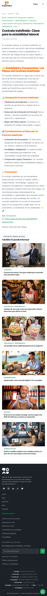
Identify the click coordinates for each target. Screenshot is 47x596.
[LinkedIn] (13, 488)
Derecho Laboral (26, 18)
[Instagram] (8, 488)
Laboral (33, 20)
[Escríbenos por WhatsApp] (42, 591)
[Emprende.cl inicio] (7, 4)
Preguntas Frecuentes (33, 23)
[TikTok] (17, 488)
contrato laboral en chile (14, 236)
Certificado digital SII (9, 533)
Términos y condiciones (10, 564)
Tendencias (7, 26)
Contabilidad (6, 537)
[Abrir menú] (43, 4)
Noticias (11, 14)
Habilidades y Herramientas (15, 20)
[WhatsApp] (22, 488)
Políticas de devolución (10, 560)
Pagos (35, 4)
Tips (15, 26)
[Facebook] (4, 488)
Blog (3, 505)
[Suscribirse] (42, 551)
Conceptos (12, 18)
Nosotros (5, 501)
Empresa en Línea (8, 526)
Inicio (4, 14)
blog (17, 14)
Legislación (7, 23)
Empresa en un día (8, 522)
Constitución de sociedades (11, 530)
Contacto (5, 509)
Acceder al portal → (9, 513)
